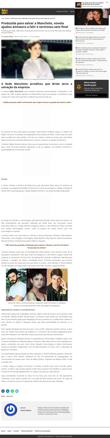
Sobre (9, 431)
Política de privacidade (42, 431)
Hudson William (8, 36)
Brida (3, 396)
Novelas (73, 11)
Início (2, 18)
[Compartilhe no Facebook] (3, 391)
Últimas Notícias (62, 11)
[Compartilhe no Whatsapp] (12, 391)
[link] (10, 409)
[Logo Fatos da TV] (4, 11)
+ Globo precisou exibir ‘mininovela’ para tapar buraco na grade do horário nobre (36, 102)
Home (3, 431)
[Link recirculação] (78, 5)
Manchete (9, 396)
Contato (16, 431)
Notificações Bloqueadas (91, 95)
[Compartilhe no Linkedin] (7, 391)
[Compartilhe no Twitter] (17, 391)
